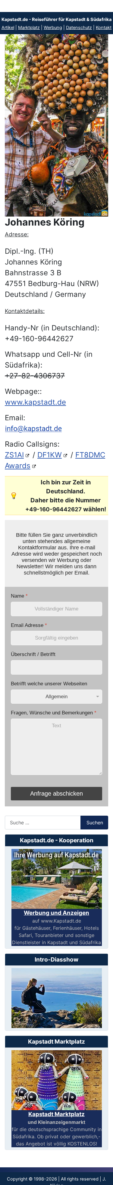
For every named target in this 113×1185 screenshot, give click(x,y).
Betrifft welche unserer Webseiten (49, 684)
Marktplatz (29, 27)
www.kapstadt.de (35, 402)
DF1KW (49, 455)
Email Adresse (29, 625)
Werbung (53, 27)
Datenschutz (79, 27)
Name (19, 596)
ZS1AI (14, 455)
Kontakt (103, 27)
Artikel (8, 27)
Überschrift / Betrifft (33, 654)
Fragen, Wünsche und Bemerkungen (53, 713)
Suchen (94, 823)
